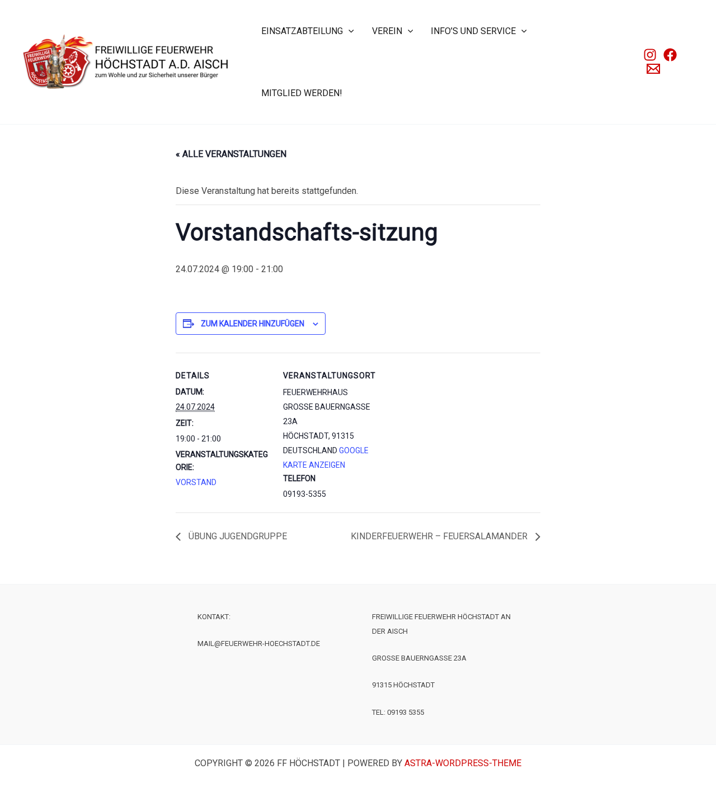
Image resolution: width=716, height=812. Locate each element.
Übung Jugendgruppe (236, 536)
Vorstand (196, 482)
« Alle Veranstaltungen (231, 154)
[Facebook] (670, 54)
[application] (348, 31)
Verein (387, 31)
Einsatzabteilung (302, 31)
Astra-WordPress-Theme (462, 763)
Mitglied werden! (301, 93)
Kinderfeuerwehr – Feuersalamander (440, 536)
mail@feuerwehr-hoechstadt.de (258, 643)
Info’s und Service (473, 31)
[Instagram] (650, 54)
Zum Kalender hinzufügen (252, 323)
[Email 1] (653, 68)
